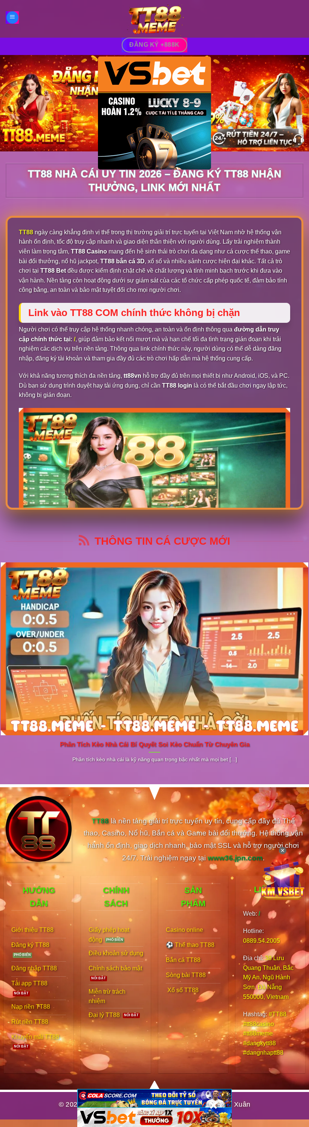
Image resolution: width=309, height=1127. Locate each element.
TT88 (26, 232)
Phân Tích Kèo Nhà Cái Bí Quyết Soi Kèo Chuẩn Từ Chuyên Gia (154, 744)
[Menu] (12, 17)
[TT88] (154, 19)
